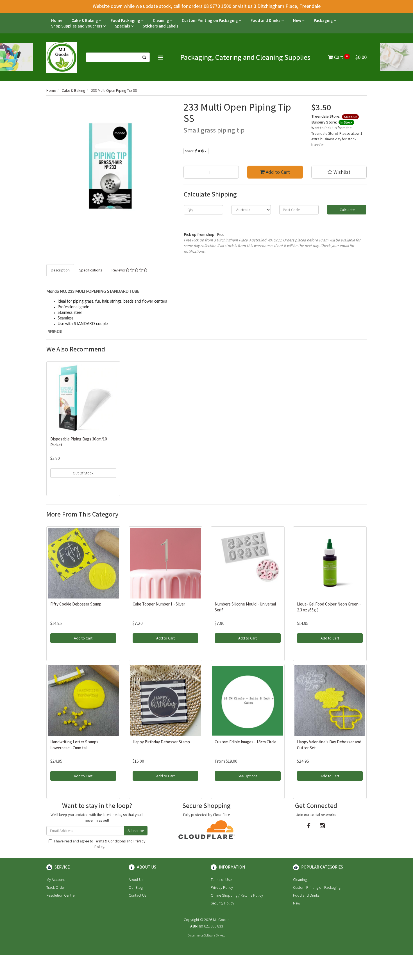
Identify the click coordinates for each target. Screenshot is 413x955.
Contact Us (137, 895)
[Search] (144, 57)
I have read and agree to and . (99, 844)
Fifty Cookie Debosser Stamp (75, 604)
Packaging (324, 20)
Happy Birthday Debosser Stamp (161, 741)
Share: (190, 151)
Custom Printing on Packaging (210, 20)
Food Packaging (126, 20)
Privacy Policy (222, 887)
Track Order (55, 887)
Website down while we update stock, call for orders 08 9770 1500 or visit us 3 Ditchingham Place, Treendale (207, 6)
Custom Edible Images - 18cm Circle (245, 741)
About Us (136, 879)
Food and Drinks (266, 20)
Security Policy (222, 903)
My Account (55, 879)
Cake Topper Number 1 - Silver (159, 604)
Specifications (90, 270)
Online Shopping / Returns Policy (237, 895)
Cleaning (161, 20)
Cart (350, 57)
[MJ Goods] (61, 57)
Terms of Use (221, 879)
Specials (123, 26)
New (297, 20)
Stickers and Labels (160, 26)
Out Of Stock (83, 473)
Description (60, 270)
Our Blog (136, 887)
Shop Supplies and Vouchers (77, 26)
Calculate (347, 209)
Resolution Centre (60, 895)
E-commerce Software (201, 935)
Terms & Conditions (110, 841)
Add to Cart (277, 172)
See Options (247, 775)
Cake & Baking (85, 20)
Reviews (119, 270)
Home (56, 20)
